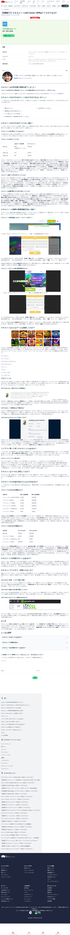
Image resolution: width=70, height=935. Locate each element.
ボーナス (5, 6)
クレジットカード (28, 890)
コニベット (4, 749)
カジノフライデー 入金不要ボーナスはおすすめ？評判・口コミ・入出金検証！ (20, 838)
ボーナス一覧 (4, 888)
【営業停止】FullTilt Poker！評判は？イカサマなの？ (14, 785)
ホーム (2, 9)
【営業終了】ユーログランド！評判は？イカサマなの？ (14, 804)
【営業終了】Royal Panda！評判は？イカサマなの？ (14, 793)
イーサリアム (27, 901)
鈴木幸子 (16, 78)
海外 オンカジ (50, 868)
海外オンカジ (43, 933)
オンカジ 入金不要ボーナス (13, 933)
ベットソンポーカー (29, 872)
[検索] (68, 2)
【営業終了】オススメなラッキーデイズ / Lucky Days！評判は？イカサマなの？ (21, 810)
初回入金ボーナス (5, 892)
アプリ (49, 879)
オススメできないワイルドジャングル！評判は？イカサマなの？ (17, 796)
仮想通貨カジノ (51, 872)
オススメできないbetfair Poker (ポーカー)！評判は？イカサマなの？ (18, 782)
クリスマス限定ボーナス (7, 899)
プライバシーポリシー (52, 894)
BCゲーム (3, 746)
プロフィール (25, 6)
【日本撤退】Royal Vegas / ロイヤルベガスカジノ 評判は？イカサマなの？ (19, 791)
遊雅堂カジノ (4, 870)
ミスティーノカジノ (6, 755)
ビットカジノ (4, 763)
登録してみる (7, 35)
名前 (2, 670)
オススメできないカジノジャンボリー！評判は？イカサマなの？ (17, 849)
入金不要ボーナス (5, 890)
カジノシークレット (6, 744)
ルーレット (5, 367)
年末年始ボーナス (5, 901)
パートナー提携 (51, 899)
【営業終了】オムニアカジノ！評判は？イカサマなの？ (14, 802)
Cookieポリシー (51, 896)
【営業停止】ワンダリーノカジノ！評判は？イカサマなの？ (16, 807)
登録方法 (10, 6)
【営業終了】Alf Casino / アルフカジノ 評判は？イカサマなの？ (17, 827)
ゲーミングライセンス (52, 881)
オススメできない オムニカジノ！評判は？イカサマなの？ (15, 799)
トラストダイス (5, 760)
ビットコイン (27, 899)
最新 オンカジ (29, 933)
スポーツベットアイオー (7, 766)
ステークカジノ (5, 752)
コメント (3, 660)
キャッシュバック (5, 896)
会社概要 (49, 888)
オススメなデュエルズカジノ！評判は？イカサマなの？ (14, 818)
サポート (49, 6)
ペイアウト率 (32, 6)
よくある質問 (65, 6)
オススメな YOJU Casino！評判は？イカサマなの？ (13, 832)
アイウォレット (28, 896)
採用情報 (49, 901)
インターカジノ (5, 768)
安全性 (54, 6)
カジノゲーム (17, 6)
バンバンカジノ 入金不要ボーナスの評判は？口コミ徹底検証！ (16, 824)
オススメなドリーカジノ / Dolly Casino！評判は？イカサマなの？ (17, 777)
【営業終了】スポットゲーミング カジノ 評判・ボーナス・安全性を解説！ (19, 788)
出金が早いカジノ (51, 877)
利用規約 (49, 890)
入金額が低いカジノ (58, 933)
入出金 (43, 6)
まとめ (58, 6)
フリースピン (4, 894)
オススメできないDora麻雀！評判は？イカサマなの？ (14, 835)
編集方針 (49, 892)
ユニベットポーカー (29, 870)
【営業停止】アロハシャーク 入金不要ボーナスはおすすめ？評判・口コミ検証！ (21, 780)
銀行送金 (26, 888)
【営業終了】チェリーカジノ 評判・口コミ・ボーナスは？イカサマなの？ (19, 840)
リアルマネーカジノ (52, 874)
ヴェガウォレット (28, 894)
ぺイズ (26, 892)
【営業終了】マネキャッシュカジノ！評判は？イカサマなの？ (16, 843)
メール (38, 670)
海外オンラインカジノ (51, 93)
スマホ (38, 6)
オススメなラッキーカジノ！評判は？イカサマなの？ (14, 813)
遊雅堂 (2, 757)
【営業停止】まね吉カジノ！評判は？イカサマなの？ (14, 829)
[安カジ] (7, 2)
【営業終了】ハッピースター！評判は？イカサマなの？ (14, 816)
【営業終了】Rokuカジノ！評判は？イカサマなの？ (14, 821)
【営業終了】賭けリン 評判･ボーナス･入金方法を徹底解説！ (16, 846)
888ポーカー (27, 868)
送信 (35, 677)
